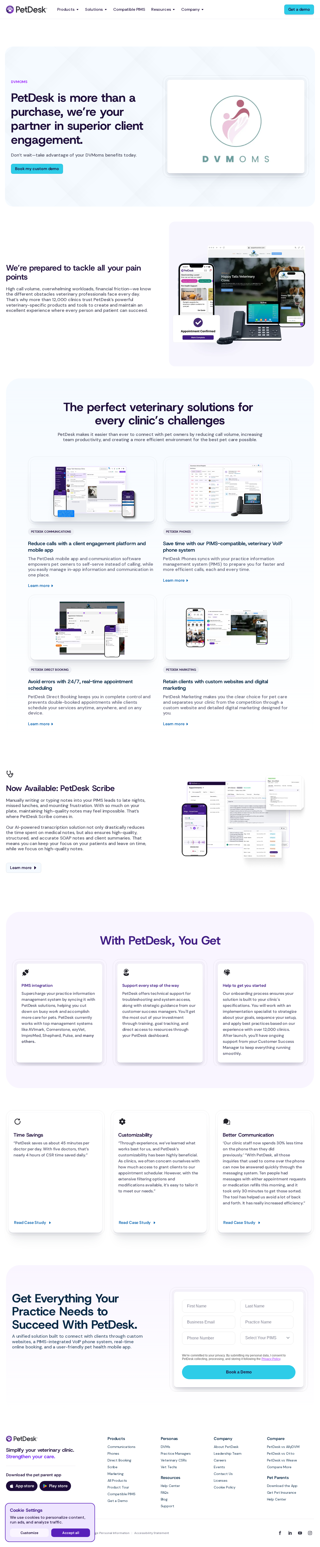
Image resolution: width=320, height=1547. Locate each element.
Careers (220, 1460)
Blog (164, 1499)
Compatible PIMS (129, 9)
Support (167, 1506)
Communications (122, 1446)
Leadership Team (228, 1453)
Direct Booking (119, 1460)
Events (219, 1467)
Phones (113, 1453)
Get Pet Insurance (281, 1492)
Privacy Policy (271, 1359)
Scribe (113, 1467)
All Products (117, 1480)
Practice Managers (176, 1453)
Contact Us (223, 1473)
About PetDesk (226, 1446)
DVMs (165, 1446)
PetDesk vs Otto (280, 1453)
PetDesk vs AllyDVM (283, 1446)
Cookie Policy (225, 1487)
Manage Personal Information (108, 1533)
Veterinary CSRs (174, 1460)
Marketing (116, 1473)
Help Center (170, 1485)
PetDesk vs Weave (282, 1460)
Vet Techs (169, 1467)
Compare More (279, 1467)
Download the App (282, 1485)
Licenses (221, 1480)
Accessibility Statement (151, 1533)
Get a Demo (118, 1500)
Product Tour (118, 1487)
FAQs (164, 1492)
